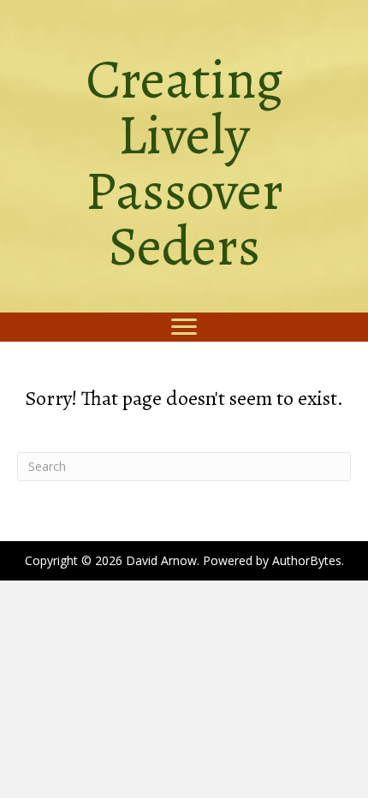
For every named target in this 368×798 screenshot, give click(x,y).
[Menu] (184, 327)
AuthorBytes (306, 560)
